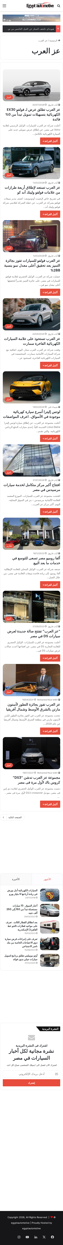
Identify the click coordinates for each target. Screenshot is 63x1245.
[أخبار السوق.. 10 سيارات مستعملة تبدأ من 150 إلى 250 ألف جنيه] (49, 910)
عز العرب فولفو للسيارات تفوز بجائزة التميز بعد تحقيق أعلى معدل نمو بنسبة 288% (32, 265)
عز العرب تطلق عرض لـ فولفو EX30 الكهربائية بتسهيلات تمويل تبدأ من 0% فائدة (32, 114)
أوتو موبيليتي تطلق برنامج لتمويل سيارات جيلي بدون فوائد (20, 957)
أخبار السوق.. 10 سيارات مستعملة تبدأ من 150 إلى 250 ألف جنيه (21, 909)
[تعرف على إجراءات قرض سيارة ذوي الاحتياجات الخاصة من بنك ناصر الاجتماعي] (49, 943)
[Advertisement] (31, 845)
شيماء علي (53, 407)
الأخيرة (16, 879)
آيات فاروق (53, 104)
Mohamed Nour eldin (47, 699)
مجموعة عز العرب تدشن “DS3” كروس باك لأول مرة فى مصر (36, 780)
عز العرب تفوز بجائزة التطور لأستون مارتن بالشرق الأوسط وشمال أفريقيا (33, 707)
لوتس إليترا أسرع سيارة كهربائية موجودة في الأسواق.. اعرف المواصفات (31, 414)
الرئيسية (53, 40)
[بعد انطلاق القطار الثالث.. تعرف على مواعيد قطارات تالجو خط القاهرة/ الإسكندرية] (49, 927)
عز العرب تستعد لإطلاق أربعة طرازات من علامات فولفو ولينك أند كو (32, 190)
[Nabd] (10, 1237)
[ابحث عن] (58, 7)
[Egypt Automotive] (40, 5)
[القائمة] (4, 7)
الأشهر (47, 879)
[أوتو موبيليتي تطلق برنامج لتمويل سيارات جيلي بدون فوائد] (49, 960)
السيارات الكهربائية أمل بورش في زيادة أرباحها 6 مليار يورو (22, 892)
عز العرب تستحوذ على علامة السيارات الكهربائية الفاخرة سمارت (32, 341)
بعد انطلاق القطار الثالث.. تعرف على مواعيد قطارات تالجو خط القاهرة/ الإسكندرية (21, 926)
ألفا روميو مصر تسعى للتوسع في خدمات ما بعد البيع (36, 560)
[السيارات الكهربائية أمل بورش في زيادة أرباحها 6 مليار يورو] (49, 895)
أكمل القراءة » (50, 141)
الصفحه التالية (15, 817)
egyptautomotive (20, 1222)
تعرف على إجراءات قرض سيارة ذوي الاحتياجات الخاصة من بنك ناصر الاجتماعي (21, 942)
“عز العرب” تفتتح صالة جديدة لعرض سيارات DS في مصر (33, 633)
